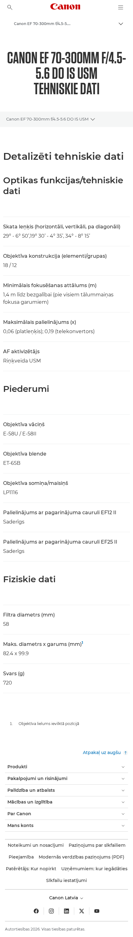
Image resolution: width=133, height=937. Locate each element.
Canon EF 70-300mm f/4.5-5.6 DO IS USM (47, 119)
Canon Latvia (64, 898)
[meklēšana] (10, 7)
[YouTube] (96, 911)
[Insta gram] (51, 911)
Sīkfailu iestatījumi (66, 880)
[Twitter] (81, 911)
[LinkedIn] (66, 911)
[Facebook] (36, 911)
